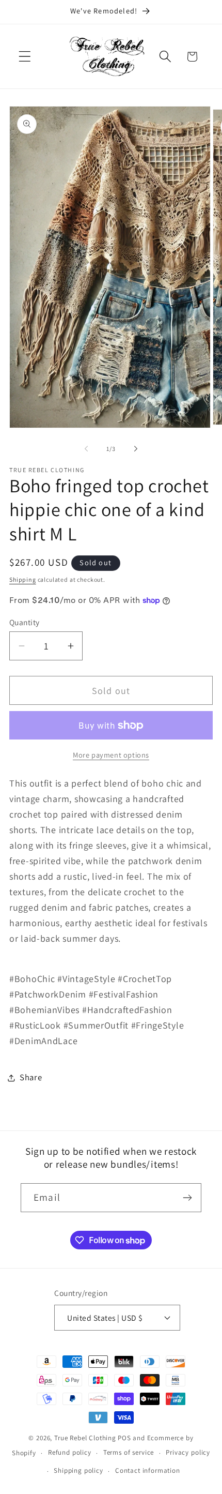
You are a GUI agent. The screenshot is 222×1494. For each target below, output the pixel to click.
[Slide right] (135, 448)
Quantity (24, 622)
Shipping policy (78, 1470)
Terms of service (128, 1452)
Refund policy (69, 1452)
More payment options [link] (111, 755)
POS (124, 1437)
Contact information (147, 1470)
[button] (25, 56)
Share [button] (31, 1077)
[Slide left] (86, 448)
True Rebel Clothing (85, 1437)
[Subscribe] (187, 1197)
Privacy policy (188, 1452)
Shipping (22, 579)
